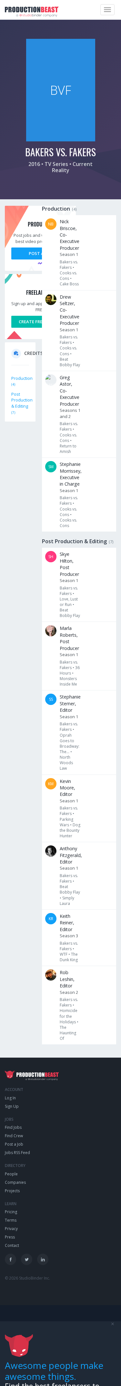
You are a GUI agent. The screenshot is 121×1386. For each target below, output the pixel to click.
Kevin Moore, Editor (67, 788)
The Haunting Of (68, 1033)
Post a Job (40, 253)
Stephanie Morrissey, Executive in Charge (71, 474)
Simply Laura (67, 900)
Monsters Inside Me (68, 681)
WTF (63, 954)
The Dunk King (69, 957)
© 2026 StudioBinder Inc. (27, 1278)
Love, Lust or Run (69, 601)
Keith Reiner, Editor (67, 922)
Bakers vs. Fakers (69, 264)
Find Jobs (13, 1127)
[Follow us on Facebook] (10, 1259)
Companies (15, 1182)
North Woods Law (66, 762)
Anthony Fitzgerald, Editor (71, 855)
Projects (12, 1191)
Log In (10, 1098)
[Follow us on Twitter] (26, 1259)
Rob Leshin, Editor (67, 979)
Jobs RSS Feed (17, 1152)
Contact (12, 1245)
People (11, 1174)
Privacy (11, 1228)
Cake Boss (69, 284)
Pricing (11, 1212)
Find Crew (14, 1135)
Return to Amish (68, 448)
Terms (10, 1220)
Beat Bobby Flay (70, 362)
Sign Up (12, 1106)
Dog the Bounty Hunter (70, 830)
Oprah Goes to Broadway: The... (69, 743)
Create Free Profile (40, 321)
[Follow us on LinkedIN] (42, 1259)
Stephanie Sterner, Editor (70, 703)
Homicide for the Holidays (68, 1016)
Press (10, 1237)
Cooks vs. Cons (68, 275)
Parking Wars (66, 822)
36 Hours (70, 670)
